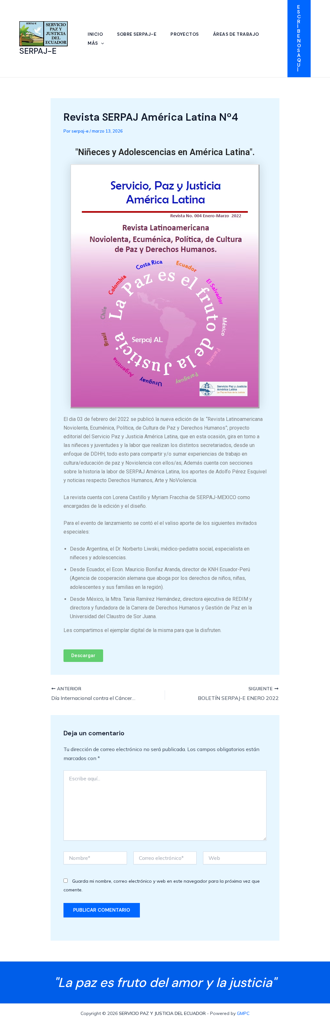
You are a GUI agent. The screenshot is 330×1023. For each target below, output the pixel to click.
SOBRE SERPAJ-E (136, 34)
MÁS (93, 43)
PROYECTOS (184, 34)
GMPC (243, 1013)
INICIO (95, 34)
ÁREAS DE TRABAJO (236, 34)
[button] (101, 43)
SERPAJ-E (37, 51)
